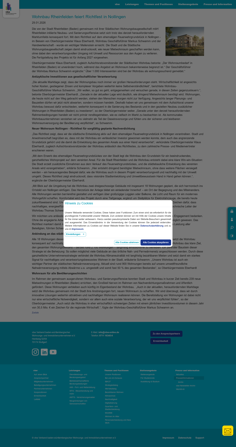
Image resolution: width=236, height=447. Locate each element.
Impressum (77, 229)
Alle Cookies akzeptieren (156, 242)
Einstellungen (73, 234)
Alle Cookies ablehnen (127, 242)
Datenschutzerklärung (151, 225)
